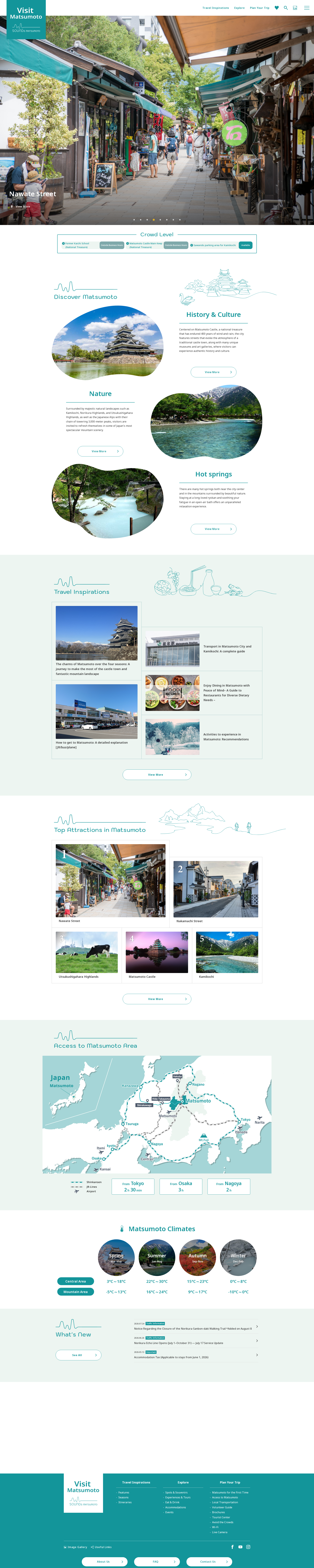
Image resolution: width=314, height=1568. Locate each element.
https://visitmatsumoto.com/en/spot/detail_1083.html (110, 884)
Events (169, 1512)
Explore (239, 8)
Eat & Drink (172, 1502)
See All (77, 1355)
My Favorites (277, 8)
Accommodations (175, 1507)
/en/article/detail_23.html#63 (197, 1267)
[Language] (295, 8)
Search (286, 8)
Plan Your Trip (260, 8)
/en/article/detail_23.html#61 (116, 1267)
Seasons (123, 1497)
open (157, 245)
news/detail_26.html (196, 1341)
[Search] (286, 8)
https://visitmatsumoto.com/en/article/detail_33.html (96, 719)
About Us (103, 1561)
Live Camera (219, 1532)
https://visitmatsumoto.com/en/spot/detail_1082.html (216, 892)
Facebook (233, 1547)
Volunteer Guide (222, 1507)
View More (23, 206)
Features (123, 1492)
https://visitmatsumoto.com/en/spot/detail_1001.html (157, 955)
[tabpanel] (157, 120)
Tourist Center (221, 1517)
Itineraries (125, 1502)
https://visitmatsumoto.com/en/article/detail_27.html (202, 649)
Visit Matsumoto (83, 1493)
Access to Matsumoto (225, 1497)
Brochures (218, 1512)
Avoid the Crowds (222, 1522)
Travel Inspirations (215, 8)
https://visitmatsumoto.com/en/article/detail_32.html (202, 737)
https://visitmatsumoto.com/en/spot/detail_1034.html (87, 955)
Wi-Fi (215, 1527)
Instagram (248, 1547)
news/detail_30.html (196, 1326)
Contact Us (208, 1561)
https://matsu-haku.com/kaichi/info (92, 245)
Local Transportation (225, 1502)
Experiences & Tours (178, 1497)
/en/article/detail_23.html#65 (238, 1267)
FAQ (155, 1561)
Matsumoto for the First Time (230, 1492)
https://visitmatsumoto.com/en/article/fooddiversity (202, 693)
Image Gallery (77, 1547)
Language (295, 8)
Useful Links (103, 1547)
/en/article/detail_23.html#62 (157, 1267)
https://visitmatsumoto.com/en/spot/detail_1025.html (227, 955)
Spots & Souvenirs (176, 1492)
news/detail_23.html (196, 1355)
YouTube (240, 1547)
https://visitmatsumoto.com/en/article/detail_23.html (96, 641)
